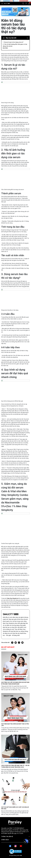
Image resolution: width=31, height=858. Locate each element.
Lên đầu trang (26, 857)
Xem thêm (5, 48)
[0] (29, 4)
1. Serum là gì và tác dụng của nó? (13, 42)
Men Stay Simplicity (12, 598)
